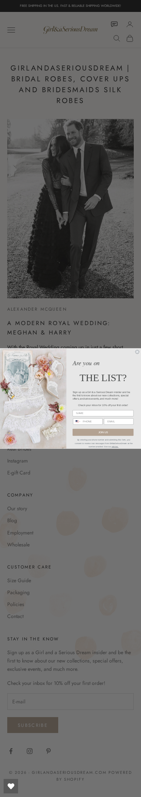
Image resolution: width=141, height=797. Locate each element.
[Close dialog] (137, 352)
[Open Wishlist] (11, 786)
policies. (115, 447)
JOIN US (103, 432)
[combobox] (77, 422)
